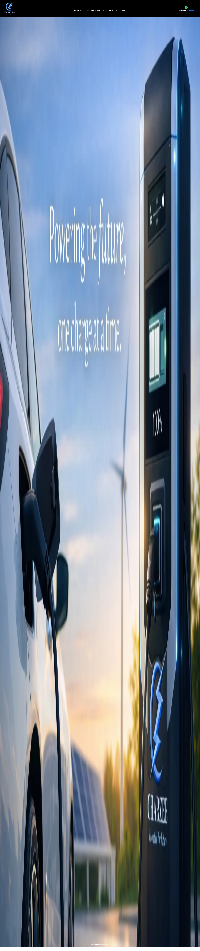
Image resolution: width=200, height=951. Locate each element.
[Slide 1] (92, 944)
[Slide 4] (103, 944)
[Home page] (10, 8)
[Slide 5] (107, 944)
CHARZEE (186, 11)
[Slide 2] (96, 944)
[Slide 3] (100, 944)
